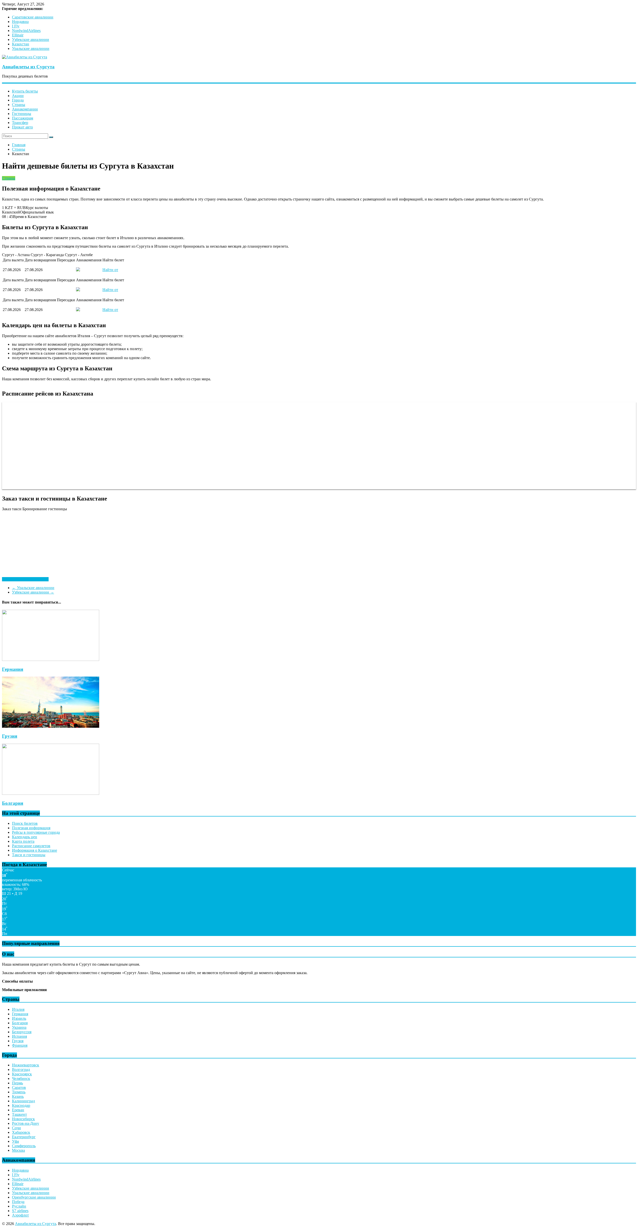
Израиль (19, 1018)
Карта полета (23, 841)
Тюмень (18, 1092)
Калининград (23, 1101)
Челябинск (21, 1078)
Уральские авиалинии (30, 48)
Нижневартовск (25, 1065)
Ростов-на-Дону (25, 1123)
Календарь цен (24, 837)
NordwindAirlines (26, 30)
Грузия (9, 736)
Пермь (17, 1083)
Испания (19, 1036)
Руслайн (19, 1206)
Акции (18, 96)
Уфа (15, 1141)
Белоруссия (21, 1032)
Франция (19, 1045)
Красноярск (22, 1074)
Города (18, 100)
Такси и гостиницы (28, 855)
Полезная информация (31, 828)
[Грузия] (50, 726)
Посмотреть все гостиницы (25, 579)
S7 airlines (20, 1211)
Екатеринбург (24, 1137)
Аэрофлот (20, 1215)
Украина (19, 1027)
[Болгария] (50, 793)
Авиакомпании (25, 109)
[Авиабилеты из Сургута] (24, 57)
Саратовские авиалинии (32, 17)
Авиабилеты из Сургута (28, 66)
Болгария (12, 803)
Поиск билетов (25, 823)
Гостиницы (21, 113)
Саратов (19, 1087)
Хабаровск (21, 1132)
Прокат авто (22, 127)
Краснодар (21, 1105)
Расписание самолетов (31, 846)
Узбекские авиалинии (30, 39)
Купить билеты (25, 91)
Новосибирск (23, 1119)
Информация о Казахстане (34, 850)
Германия (12, 669)
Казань (18, 1096)
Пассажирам (22, 118)
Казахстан (20, 44)
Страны (18, 104)
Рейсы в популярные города (36, 832)
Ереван (18, 1110)
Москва (18, 1150)
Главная (18, 145)
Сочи (16, 1128)
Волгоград (21, 1069)
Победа (18, 1202)
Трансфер (20, 122)
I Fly (15, 26)
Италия (18, 1009)
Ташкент (19, 1114)
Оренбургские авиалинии (34, 1197)
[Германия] (50, 659)
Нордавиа (20, 21)
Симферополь (24, 1146)
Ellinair (17, 35)
